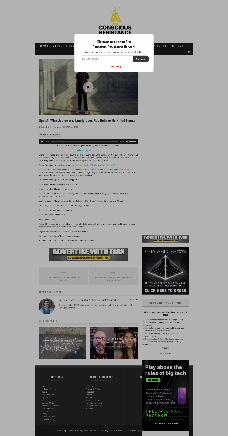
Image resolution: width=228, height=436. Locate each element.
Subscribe (141, 59)
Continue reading (114, 66)
